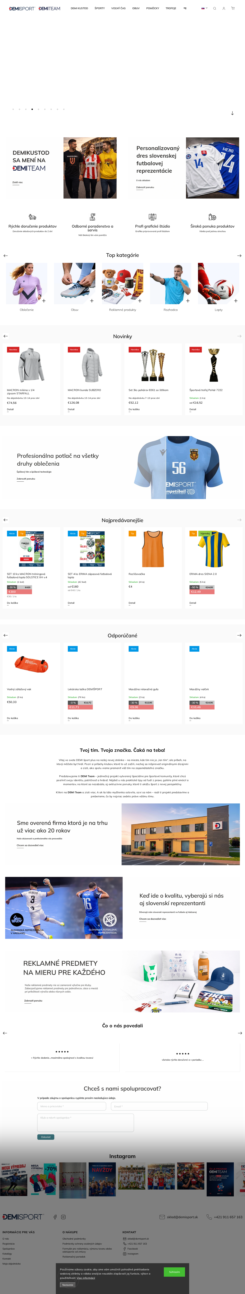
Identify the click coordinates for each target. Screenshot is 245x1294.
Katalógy (7, 1253)
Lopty (27, 310)
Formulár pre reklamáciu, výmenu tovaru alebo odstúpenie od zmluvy (87, 1250)
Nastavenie (67, 1285)
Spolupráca (8, 1248)
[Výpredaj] (218, 283)
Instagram (63, 1217)
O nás (5, 1238)
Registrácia (8, 1243)
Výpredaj (218, 310)
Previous (6, 255)
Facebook (55, 1217)
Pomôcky (74, 310)
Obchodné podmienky (74, 1238)
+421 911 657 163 (228, 1217)
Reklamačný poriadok (73, 1256)
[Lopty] (26, 283)
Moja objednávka (11, 1263)
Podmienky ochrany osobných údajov (82, 1243)
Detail (10, 409)
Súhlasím (174, 1272)
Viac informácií (86, 1278)
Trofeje (122, 310)
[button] (7, 71)
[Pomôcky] (74, 283)
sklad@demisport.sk (182, 1217)
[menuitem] (79, 8)
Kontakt (6, 1258)
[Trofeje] (122, 283)
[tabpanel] (31, 379)
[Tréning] (170, 283)
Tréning (171, 310)
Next (240, 255)
